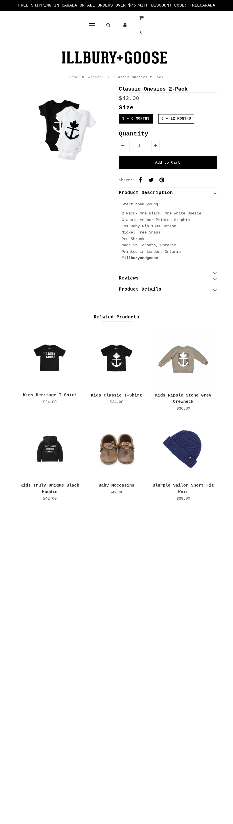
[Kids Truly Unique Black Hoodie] (49, 448)
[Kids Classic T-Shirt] (116, 358)
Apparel (96, 77)
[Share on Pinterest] (162, 180)
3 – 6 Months (135, 118)
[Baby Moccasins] (116, 448)
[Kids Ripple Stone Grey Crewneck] (183, 358)
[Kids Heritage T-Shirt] (49, 358)
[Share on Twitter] (151, 180)
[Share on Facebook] (140, 180)
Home (73, 77)
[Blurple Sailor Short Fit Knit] (183, 448)
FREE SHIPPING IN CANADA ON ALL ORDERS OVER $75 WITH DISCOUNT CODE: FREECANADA (116, 5)
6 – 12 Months (176, 118)
